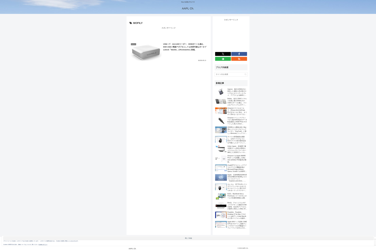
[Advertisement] (168, 34)
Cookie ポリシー (43, 244)
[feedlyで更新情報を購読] (223, 59)
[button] (245, 74)
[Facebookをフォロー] (239, 54)
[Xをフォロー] (223, 54)
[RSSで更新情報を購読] (239, 59)
